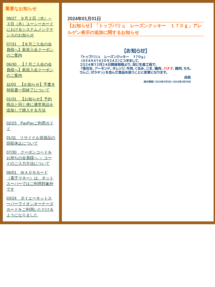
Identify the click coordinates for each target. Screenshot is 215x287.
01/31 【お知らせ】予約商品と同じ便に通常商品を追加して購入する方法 (29, 104)
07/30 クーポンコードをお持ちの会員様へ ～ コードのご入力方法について (29, 158)
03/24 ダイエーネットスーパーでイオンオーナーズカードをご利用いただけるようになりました (29, 206)
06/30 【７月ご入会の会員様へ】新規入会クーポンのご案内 (29, 70)
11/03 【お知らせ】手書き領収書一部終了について (30, 87)
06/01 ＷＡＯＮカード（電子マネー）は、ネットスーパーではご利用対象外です (29, 180)
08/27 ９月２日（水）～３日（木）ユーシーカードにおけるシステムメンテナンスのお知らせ (29, 26)
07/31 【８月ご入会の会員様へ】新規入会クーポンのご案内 (29, 49)
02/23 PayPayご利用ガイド (29, 126)
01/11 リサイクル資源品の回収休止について (30, 140)
